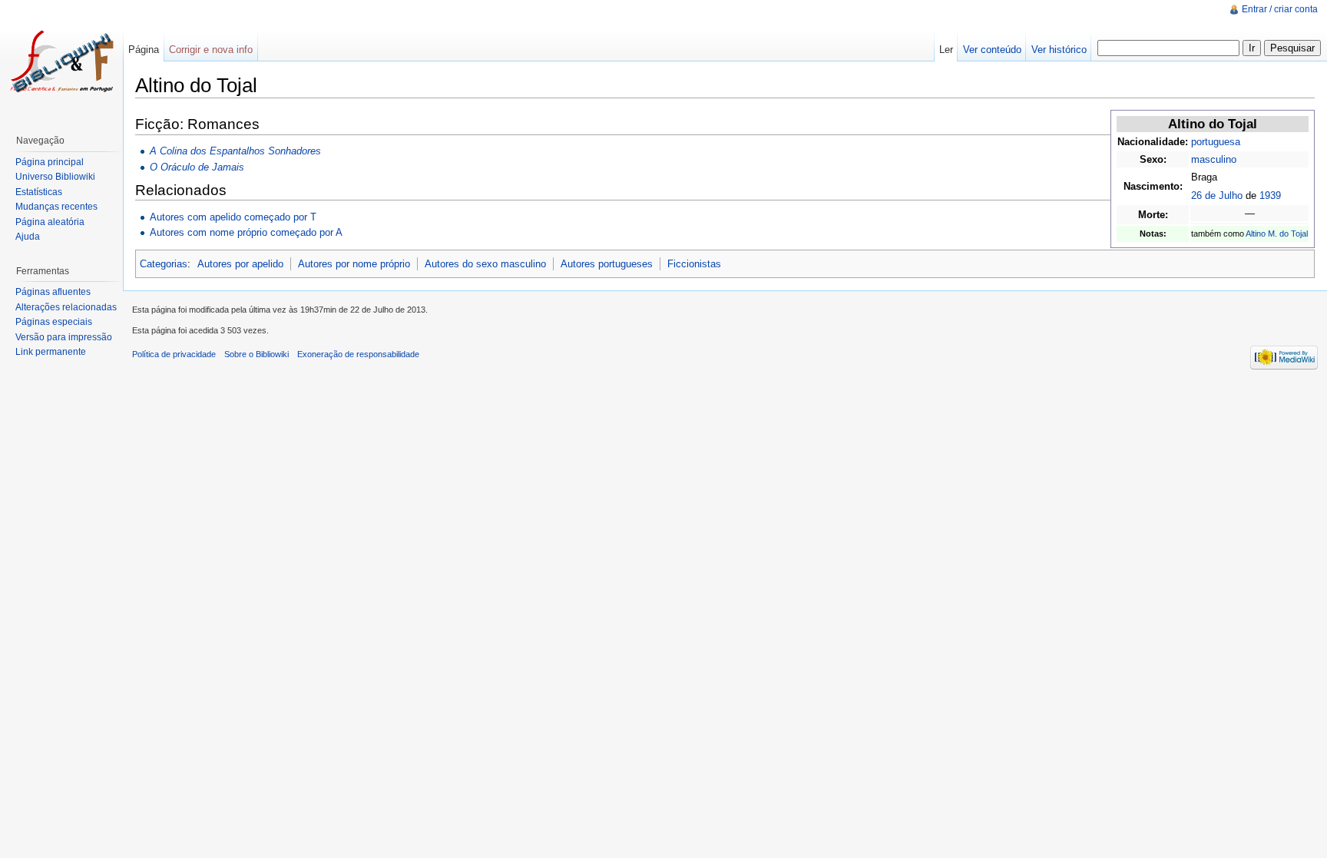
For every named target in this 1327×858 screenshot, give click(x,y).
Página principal (49, 162)
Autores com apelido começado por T (233, 217)
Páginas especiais (53, 321)
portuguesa (1215, 141)
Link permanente (50, 351)
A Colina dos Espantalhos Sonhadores (235, 151)
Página (143, 49)
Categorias (163, 264)
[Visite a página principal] (61, 61)
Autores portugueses (607, 264)
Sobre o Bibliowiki (256, 354)
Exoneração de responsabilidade (358, 354)
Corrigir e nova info (211, 49)
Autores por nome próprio (354, 264)
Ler (946, 49)
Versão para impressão (63, 337)
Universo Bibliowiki (55, 176)
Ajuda (27, 236)
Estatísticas (38, 192)
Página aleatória (49, 222)
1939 (1270, 195)
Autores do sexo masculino (485, 264)
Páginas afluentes (53, 292)
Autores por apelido (240, 264)
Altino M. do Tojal (1277, 233)
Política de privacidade (174, 354)
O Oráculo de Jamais (197, 167)
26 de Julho (1217, 195)
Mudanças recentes (56, 206)
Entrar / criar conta (1280, 9)
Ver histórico (1059, 49)
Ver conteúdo (992, 49)
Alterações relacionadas (66, 307)
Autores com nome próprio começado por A (246, 232)
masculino (1213, 159)
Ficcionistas (694, 264)
